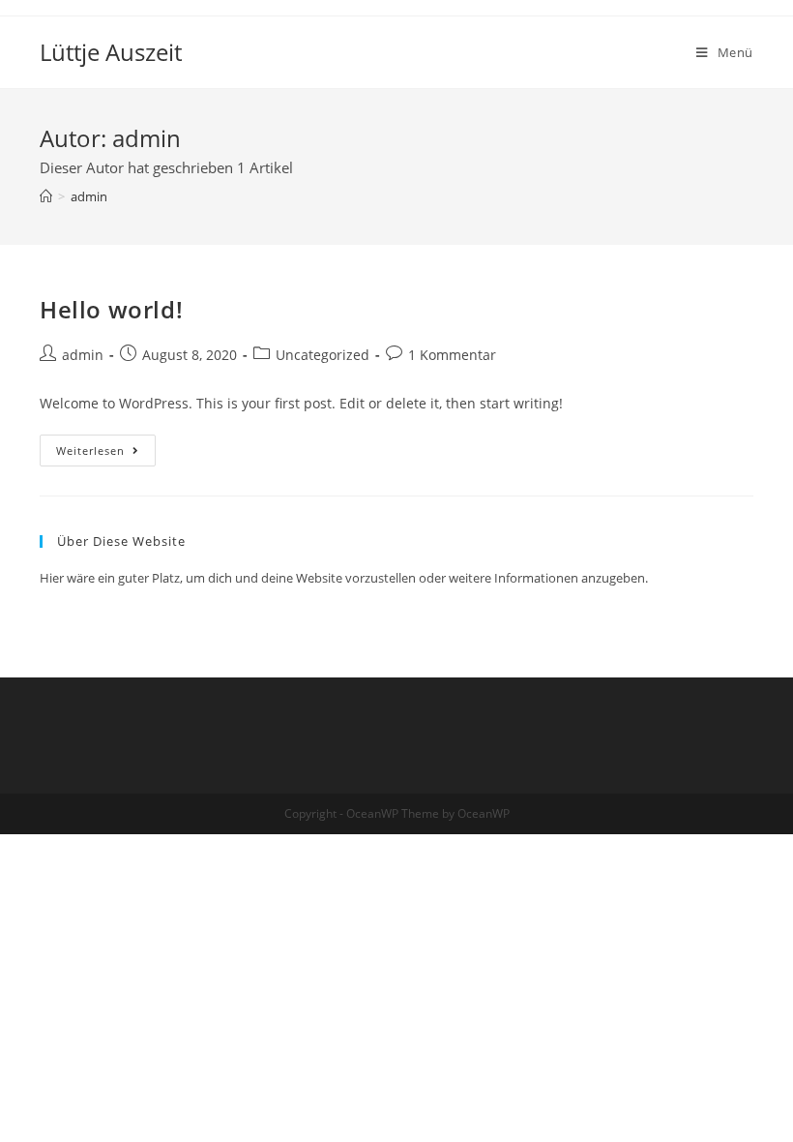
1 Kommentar (452, 355)
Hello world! (111, 309)
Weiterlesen (106, 453)
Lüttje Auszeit (111, 52)
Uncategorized (322, 355)
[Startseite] (46, 196)
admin (82, 355)
